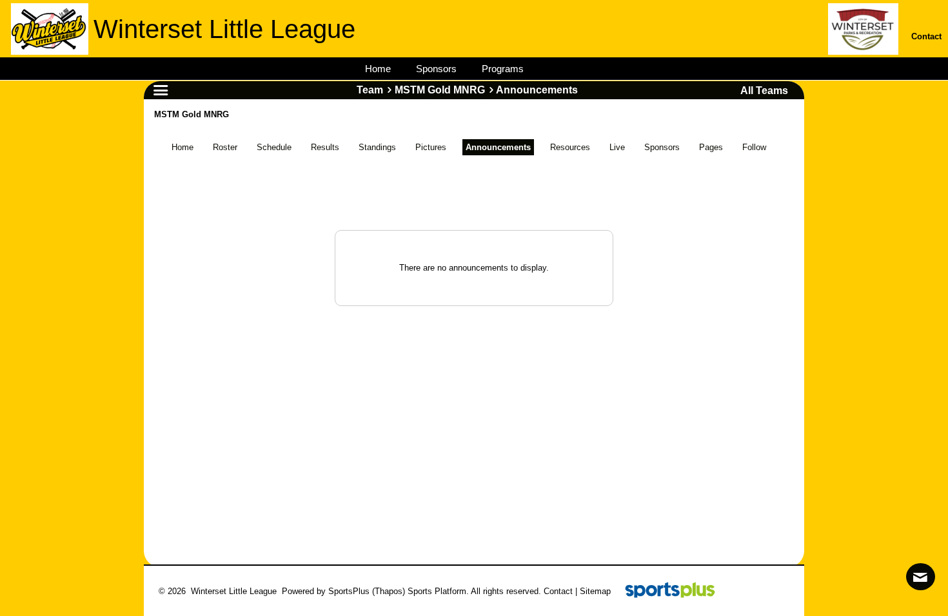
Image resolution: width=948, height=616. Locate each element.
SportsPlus (349, 591)
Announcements (498, 147)
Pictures (430, 147)
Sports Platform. (438, 591)
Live (617, 147)
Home (182, 147)
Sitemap (595, 591)
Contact (558, 591)
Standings (377, 147)
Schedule (274, 147)
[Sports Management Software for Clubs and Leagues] (665, 591)
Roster (225, 147)
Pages (711, 147)
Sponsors (662, 147)
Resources (570, 147)
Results (325, 147)
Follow (754, 147)
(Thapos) (388, 591)
